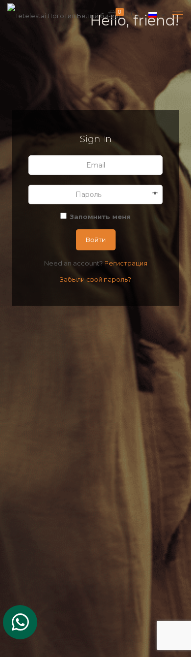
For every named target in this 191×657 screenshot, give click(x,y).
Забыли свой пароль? (95, 279)
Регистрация (125, 263)
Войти (96, 239)
